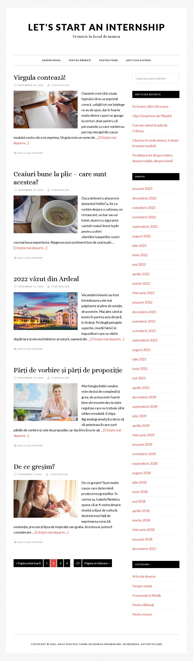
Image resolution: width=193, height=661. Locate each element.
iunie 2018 (140, 492)
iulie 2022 (139, 245)
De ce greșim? (34, 466)
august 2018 (141, 473)
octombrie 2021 (144, 331)
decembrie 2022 (144, 198)
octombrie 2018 (144, 454)
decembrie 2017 (144, 549)
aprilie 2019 (140, 425)
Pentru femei (142, 614)
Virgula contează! (40, 77)
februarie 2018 (143, 530)
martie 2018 (141, 520)
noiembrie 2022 (143, 208)
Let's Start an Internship (96, 27)
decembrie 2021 (144, 312)
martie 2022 (141, 283)
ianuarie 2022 (142, 302)
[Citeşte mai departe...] (30, 248)
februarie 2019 (143, 435)
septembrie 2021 (144, 340)
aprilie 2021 (140, 388)
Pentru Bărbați (143, 605)
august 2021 (141, 350)
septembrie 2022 (144, 226)
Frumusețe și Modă (146, 595)
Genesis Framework (107, 644)
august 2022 (141, 236)
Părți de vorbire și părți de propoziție (68, 370)
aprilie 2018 (140, 511)
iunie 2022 (140, 255)
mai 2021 (139, 378)
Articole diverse (30, 153)
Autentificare (151, 644)
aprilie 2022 (140, 274)
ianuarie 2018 (142, 539)
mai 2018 (139, 501)
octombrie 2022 (144, 217)
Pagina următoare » (97, 563)
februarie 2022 (143, 293)
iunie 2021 (140, 369)
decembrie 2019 (144, 397)
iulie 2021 (139, 359)
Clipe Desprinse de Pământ (152, 116)
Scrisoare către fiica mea (150, 106)
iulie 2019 (139, 416)
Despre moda (142, 586)
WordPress (131, 644)
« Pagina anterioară (28, 563)
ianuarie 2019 (142, 444)
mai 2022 (139, 264)
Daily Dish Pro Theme (73, 644)
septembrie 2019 (144, 406)
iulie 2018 (139, 482)
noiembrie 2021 (143, 321)
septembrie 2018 (144, 463)
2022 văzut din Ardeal (46, 279)
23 (77, 563)
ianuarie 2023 (142, 188)
